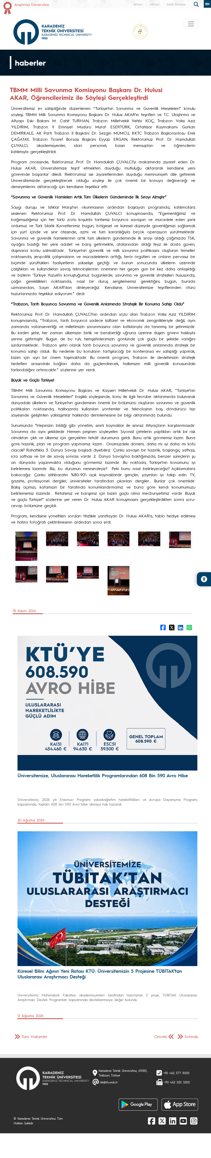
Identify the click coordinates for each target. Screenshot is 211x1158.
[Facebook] (151, 1120)
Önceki (160, 1036)
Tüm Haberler (34, 1036)
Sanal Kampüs (176, 4)
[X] (162, 1120)
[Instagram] (193, 1120)
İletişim (138, 4)
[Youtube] (183, 1120)
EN (207, 4)
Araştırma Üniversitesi (31, 4)
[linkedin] (172, 1120)
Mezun (154, 4)
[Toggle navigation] (191, 24)
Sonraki (191, 1036)
